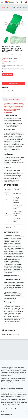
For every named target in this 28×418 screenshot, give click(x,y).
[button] (17, 2)
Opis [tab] (6, 99)
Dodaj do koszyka (13, 83)
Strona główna (5, 7)
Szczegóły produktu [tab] (14, 99)
